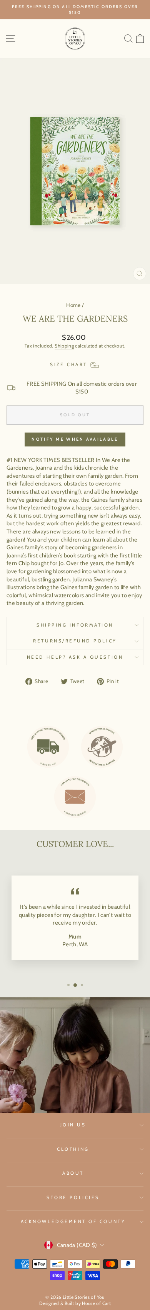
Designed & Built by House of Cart (75, 1303)
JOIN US (73, 1125)
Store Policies (73, 1197)
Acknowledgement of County (73, 1221)
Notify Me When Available (75, 439)
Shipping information (75, 625)
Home (73, 305)
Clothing (73, 1149)
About (73, 1173)
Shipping (64, 346)
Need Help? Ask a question (75, 657)
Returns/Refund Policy (75, 641)
